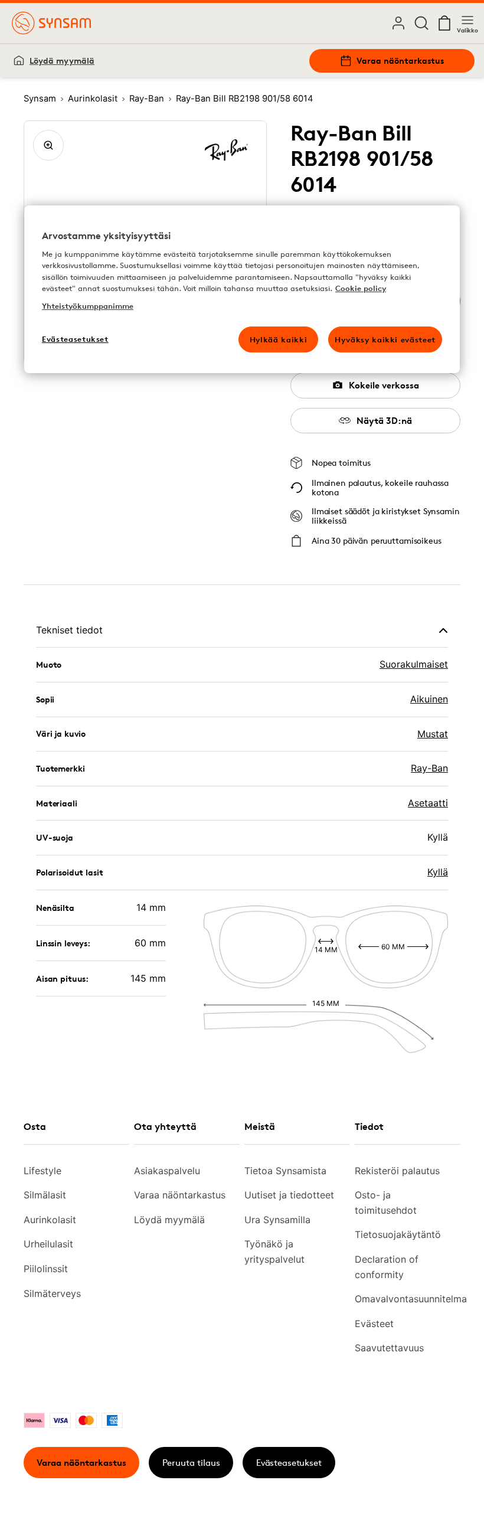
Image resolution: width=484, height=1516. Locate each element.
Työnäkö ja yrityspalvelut (274, 1251)
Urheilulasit (48, 1244)
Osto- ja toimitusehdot (386, 1202)
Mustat (432, 734)
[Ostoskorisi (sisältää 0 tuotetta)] (444, 23)
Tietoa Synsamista (285, 1171)
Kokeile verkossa (384, 385)
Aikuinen (429, 699)
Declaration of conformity (386, 1266)
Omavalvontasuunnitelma (403, 1299)
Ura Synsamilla (277, 1220)
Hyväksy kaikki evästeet (385, 339)
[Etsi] (421, 23)
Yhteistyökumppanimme (87, 306)
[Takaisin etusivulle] (51, 23)
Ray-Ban (429, 768)
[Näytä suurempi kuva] (48, 145)
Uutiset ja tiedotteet (289, 1195)
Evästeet (374, 1323)
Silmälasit (45, 1195)
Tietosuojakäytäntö (398, 1234)
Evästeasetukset (289, 1462)
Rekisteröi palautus (397, 1171)
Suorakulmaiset (414, 664)
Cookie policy (360, 288)
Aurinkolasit (50, 1220)
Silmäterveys (52, 1293)
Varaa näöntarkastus (400, 60)
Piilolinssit (46, 1269)
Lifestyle (42, 1171)
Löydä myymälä (62, 60)
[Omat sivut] (398, 23)
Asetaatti (428, 803)
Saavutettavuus (389, 1348)
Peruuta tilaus (191, 1462)
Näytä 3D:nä (384, 420)
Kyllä (437, 872)
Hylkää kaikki (278, 339)
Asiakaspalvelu (167, 1171)
